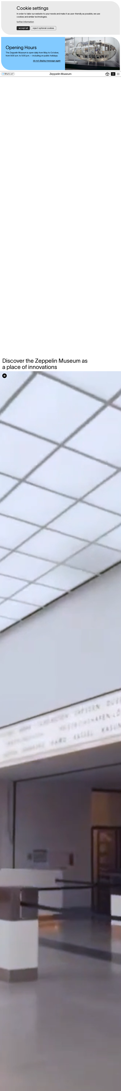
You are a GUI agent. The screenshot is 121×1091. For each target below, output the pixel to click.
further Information (25, 22)
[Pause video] (4, 375)
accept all (23, 28)
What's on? (9, 74)
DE (113, 74)
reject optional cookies (43, 28)
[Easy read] (107, 74)
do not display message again (46, 60)
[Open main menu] (118, 74)
